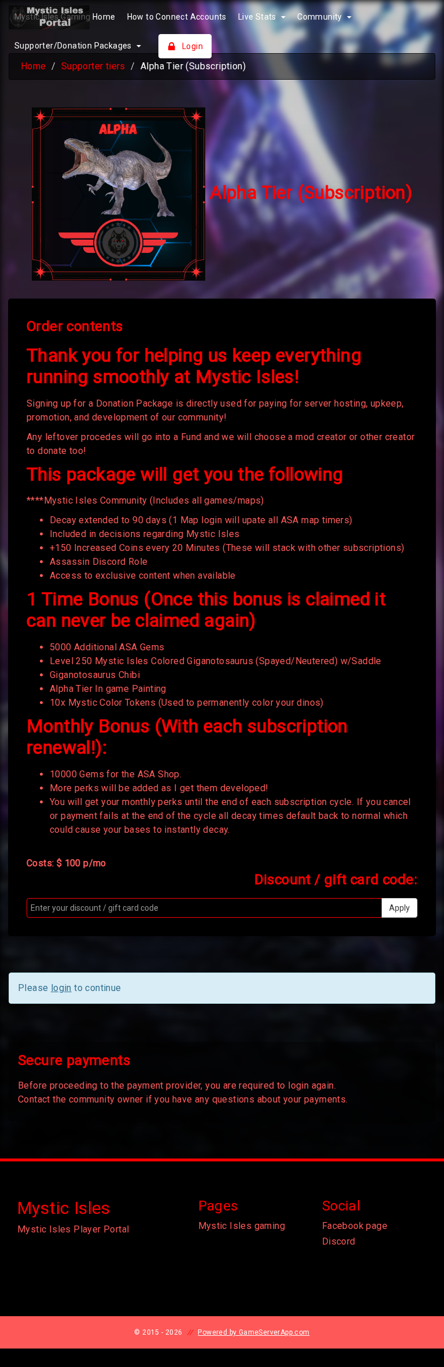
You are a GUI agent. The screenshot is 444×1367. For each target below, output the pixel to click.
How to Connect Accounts (177, 16)
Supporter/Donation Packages (74, 45)
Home (33, 66)
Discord (339, 1241)
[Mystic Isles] (68, 17)
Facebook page (354, 1225)
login (61, 987)
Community (320, 16)
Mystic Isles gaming (242, 1225)
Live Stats (258, 16)
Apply (399, 907)
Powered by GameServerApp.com (253, 1332)
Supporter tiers (93, 66)
